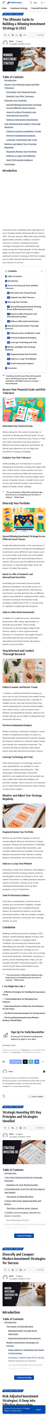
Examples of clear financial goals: (22, 1185)
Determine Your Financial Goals (21, 92)
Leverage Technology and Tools (21, 140)
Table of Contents (14, 276)
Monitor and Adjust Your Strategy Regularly (20, 348)
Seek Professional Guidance (19, 160)
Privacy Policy (16, 1052)
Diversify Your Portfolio (15, 100)
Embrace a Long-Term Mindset (20, 156)
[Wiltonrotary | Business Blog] (15, 2)
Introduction (10, 80)
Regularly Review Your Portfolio (21, 151)
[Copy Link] (16, 35)
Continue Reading (24, 1236)
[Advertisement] (24, 199)
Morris (11, 41)
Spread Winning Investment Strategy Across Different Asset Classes (24, 308)
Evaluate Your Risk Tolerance (20, 96)
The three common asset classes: (22, 1208)
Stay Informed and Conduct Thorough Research (22, 327)
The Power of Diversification (19, 1326)
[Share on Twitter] (12, 35)
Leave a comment (37, 1096)
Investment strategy (13, 14)
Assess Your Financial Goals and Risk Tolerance (21, 286)
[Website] (44, 1072)
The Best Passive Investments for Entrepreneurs (24, 1013)
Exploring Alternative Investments (24, 1338)
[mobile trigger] (5, 2)
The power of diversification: (20, 1196)
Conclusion (9, 164)
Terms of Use (16, 1410)
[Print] (20, 35)
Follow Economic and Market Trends (23, 131)
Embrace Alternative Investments (22, 119)
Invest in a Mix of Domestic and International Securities (22, 315)
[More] (24, 35)
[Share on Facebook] (8, 35)
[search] (31, 3)
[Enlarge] (40, 401)
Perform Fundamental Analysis (20, 135)
